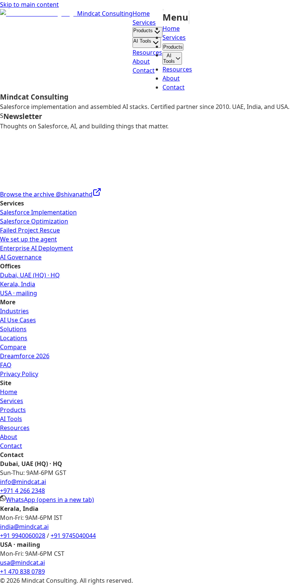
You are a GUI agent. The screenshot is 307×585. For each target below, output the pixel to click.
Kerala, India (17, 284)
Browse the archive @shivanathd (46, 194)
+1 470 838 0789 (22, 571)
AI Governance (21, 257)
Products (143, 30)
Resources (147, 52)
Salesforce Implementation (38, 212)
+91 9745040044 (73, 535)
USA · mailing (18, 293)
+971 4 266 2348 (22, 491)
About (141, 61)
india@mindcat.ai (24, 526)
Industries (14, 311)
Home (141, 13)
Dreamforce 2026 (24, 356)
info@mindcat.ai (23, 482)
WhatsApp (50, 500)
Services (144, 22)
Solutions (13, 329)
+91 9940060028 (22, 535)
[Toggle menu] (163, 9)
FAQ (6, 365)
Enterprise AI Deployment (36, 248)
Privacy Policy (19, 374)
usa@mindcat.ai (22, 562)
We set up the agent (28, 239)
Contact (144, 70)
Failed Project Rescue (30, 230)
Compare (13, 347)
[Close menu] (189, 17)
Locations (13, 338)
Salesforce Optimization (34, 221)
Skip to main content (29, 4)
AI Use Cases (18, 320)
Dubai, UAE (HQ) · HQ (30, 275)
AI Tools (142, 41)
